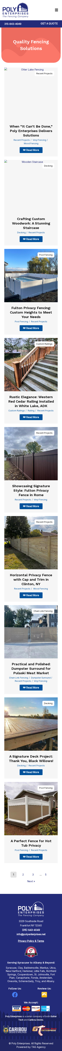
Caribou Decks (35, 1020)
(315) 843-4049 (31, 929)
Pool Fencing (46, 255)
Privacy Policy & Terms (31, 940)
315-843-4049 (12, 23)
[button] (50, 10)
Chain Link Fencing (43, 611)
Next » (31, 881)
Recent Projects (44, 73)
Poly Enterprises (13, 1016)
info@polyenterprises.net (31, 934)
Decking (48, 166)
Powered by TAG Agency (31, 1046)
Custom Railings (44, 344)
